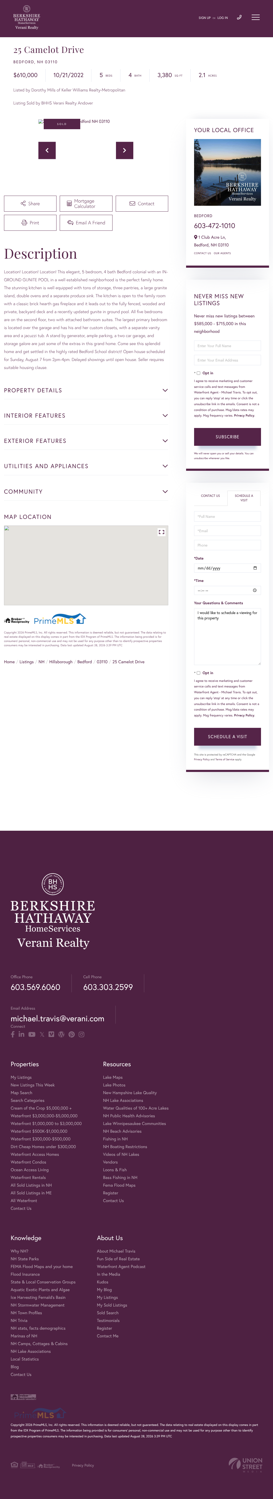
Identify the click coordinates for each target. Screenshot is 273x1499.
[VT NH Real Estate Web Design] (245, 1465)
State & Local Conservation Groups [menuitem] (43, 1282)
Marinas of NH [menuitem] (24, 1336)
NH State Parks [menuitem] (25, 1259)
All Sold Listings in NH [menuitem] (31, 1185)
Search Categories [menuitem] (28, 1100)
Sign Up (205, 18)
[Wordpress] (61, 1034)
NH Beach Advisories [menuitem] (122, 1131)
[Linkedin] (21, 1034)
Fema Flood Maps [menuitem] (119, 1185)
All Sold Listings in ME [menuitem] (31, 1193)
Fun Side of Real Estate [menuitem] (118, 1259)
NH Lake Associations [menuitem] (123, 1100)
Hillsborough (61, 662)
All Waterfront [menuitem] (24, 1200)
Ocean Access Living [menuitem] (30, 1170)
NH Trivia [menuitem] (19, 1320)
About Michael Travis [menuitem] (116, 1251)
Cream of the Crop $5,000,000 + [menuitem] (41, 1108)
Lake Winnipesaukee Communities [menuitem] (134, 1123)
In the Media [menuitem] (108, 1274)
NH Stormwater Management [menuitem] (38, 1305)
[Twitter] (42, 1034)
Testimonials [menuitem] (108, 1320)
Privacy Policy (244, 416)
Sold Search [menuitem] (108, 1313)
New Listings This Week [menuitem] (33, 1085)
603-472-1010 (214, 225)
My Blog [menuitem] (104, 1289)
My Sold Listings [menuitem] (112, 1305)
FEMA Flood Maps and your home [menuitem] (42, 1266)
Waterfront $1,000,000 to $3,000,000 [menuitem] (46, 1123)
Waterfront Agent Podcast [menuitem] (121, 1266)
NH (42, 662)
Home (9, 662)
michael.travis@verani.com (57, 1018)
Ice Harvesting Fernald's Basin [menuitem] (38, 1297)
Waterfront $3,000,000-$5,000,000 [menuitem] (44, 1116)
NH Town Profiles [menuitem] (26, 1313)
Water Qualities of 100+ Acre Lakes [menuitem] (135, 1108)
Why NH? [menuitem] (19, 1251)
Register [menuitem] (110, 1193)
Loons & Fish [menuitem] (115, 1170)
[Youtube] (31, 1034)
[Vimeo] (51, 1034)
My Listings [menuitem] (21, 1077)
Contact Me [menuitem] (107, 1336)
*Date (199, 558)
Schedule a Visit (244, 498)
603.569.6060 (35, 986)
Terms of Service (224, 759)
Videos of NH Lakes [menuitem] (121, 1154)
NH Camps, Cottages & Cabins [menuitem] (39, 1343)
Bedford (84, 662)
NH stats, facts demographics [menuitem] (38, 1328)
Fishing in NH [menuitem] (115, 1139)
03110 (102, 662)
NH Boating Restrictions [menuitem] (125, 1146)
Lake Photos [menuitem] (114, 1085)
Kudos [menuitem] (102, 1282)
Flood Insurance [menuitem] (25, 1274)
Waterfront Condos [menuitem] (28, 1162)
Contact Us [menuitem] (21, 1208)
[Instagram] (81, 1034)
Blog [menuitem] (15, 1367)
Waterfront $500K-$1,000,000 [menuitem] (39, 1131)
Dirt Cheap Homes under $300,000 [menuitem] (43, 1146)
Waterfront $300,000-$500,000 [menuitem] (41, 1139)
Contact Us (202, 253)
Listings (26, 662)
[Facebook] (13, 1034)
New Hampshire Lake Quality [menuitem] (130, 1092)
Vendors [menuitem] (110, 1162)
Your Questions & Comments (218, 603)
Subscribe (227, 436)
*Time (199, 580)
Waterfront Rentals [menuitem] (28, 1177)
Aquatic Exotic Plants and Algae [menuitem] (40, 1289)
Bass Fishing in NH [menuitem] (120, 1177)
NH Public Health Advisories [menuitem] (129, 1116)
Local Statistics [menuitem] (25, 1359)
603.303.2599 (108, 986)
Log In (223, 18)
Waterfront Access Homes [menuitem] (35, 1154)
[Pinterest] (72, 1034)
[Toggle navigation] (256, 17)
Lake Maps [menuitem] (113, 1077)
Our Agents (222, 253)
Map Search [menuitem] (21, 1092)
